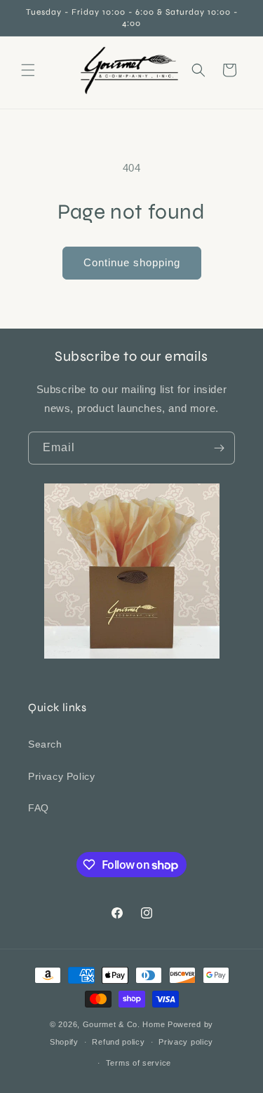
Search (45, 744)
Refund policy (118, 1042)
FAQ (38, 807)
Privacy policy (186, 1042)
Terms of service (138, 1063)
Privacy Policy (61, 776)
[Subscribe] (218, 448)
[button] (28, 70)
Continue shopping (131, 262)
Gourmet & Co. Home (124, 1024)
